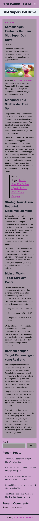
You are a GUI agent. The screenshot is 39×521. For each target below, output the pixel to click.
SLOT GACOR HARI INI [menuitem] (23, 80)
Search (5, 442)
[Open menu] (35, 4)
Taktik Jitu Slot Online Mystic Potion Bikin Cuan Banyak (20, 188)
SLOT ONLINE (9, 22)
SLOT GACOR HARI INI (23, 518)
